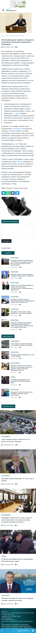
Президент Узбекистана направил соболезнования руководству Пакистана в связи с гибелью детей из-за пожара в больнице (22, 325)
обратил (19, 161)
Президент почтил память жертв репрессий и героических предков (21, 312)
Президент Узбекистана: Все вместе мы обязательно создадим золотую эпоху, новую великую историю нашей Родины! (22, 263)
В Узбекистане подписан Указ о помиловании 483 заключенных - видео (21, 381)
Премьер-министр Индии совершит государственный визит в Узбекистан (22, 275)
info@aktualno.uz (9, 619)
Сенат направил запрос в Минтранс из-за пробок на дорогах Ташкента (22, 344)
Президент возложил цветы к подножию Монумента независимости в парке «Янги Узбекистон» (23, 301)
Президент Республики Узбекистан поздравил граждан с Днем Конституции (22, 393)
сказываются (17, 129)
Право (13, 377)
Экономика (15, 363)
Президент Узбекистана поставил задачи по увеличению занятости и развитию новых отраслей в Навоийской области (21, 368)
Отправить (6, 241)
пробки (25, 188)
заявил (18, 113)
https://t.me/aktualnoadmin (25, 621)
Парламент (15, 341)
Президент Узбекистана (14, 188)
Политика (15, 258)
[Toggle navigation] (3, 10)
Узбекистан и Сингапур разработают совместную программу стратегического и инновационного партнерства (22, 287)
